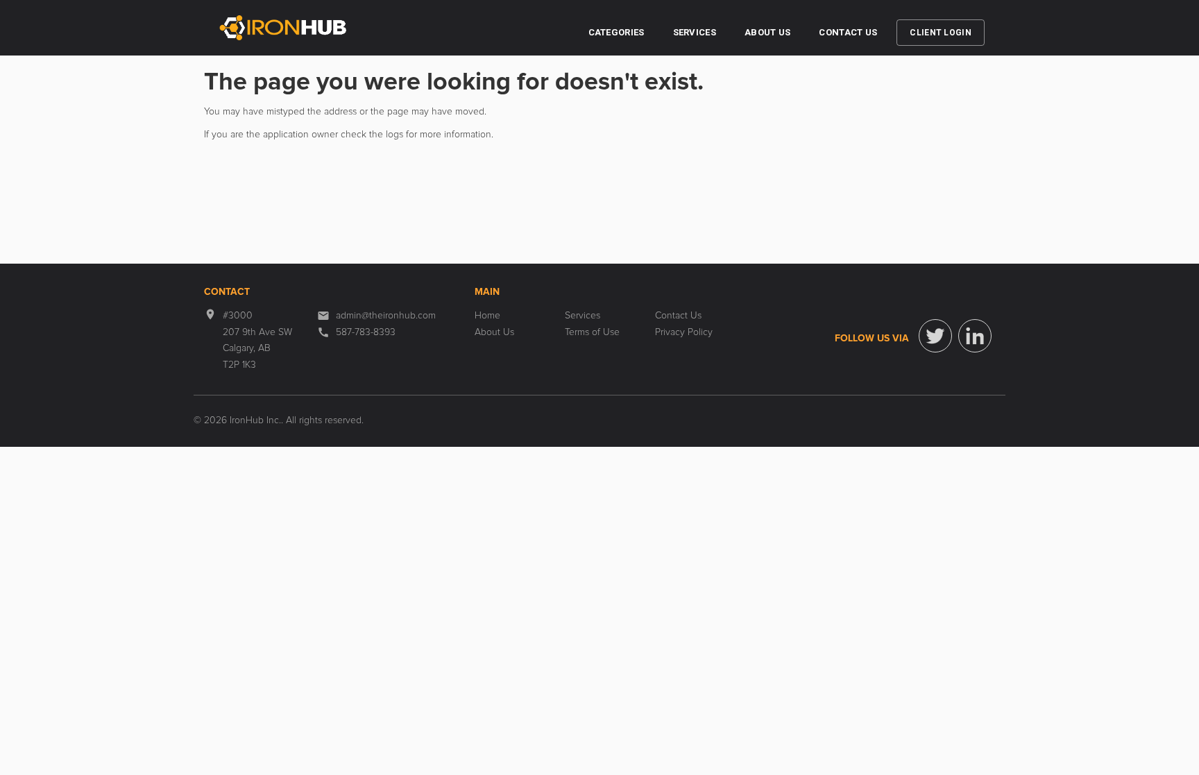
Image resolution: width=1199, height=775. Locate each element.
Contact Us (848, 32)
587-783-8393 (366, 332)
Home (487, 316)
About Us (767, 32)
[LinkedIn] (975, 335)
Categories (616, 32)
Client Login (940, 32)
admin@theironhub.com (386, 316)
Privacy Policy (684, 332)
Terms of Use (592, 332)
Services (694, 32)
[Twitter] (935, 335)
